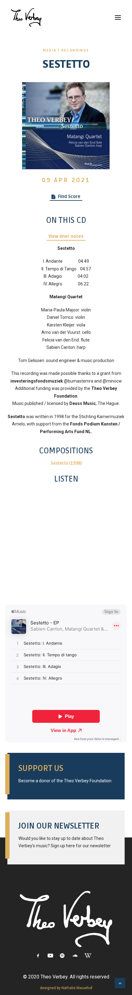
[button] (118, 17)
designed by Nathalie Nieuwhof (66, 988)
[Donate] (66, 774)
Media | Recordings (66, 50)
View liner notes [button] (66, 236)
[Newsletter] (66, 835)
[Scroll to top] (120, 982)
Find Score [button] (69, 196)
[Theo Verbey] (26, 17)
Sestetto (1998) (66, 463)
